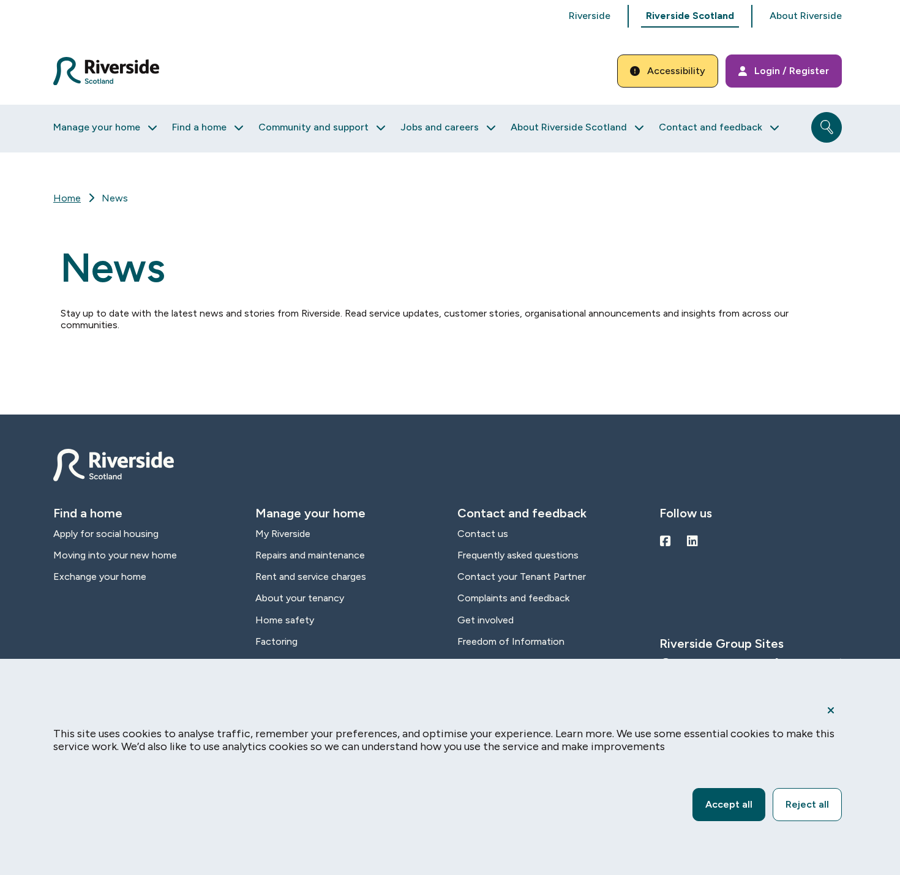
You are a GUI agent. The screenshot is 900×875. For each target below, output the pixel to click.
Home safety (284, 620)
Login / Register (791, 71)
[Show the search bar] (826, 127)
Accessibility (676, 71)
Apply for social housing (106, 533)
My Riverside (282, 533)
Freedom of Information (510, 641)
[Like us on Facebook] (665, 541)
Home (67, 198)
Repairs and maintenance (310, 555)
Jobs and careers (439, 127)
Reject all (807, 804)
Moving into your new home (115, 555)
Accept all (728, 804)
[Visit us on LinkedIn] (692, 541)
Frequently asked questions (518, 555)
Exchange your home (99, 576)
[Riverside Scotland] (106, 71)
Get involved (485, 620)
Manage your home (96, 127)
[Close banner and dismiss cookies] (831, 710)
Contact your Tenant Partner (521, 576)
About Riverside (806, 15)
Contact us (482, 533)
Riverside (589, 15)
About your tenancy (299, 598)
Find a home (199, 127)
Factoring (276, 641)
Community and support (313, 127)
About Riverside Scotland (569, 127)
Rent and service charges (310, 576)
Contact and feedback (710, 127)
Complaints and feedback (513, 598)
